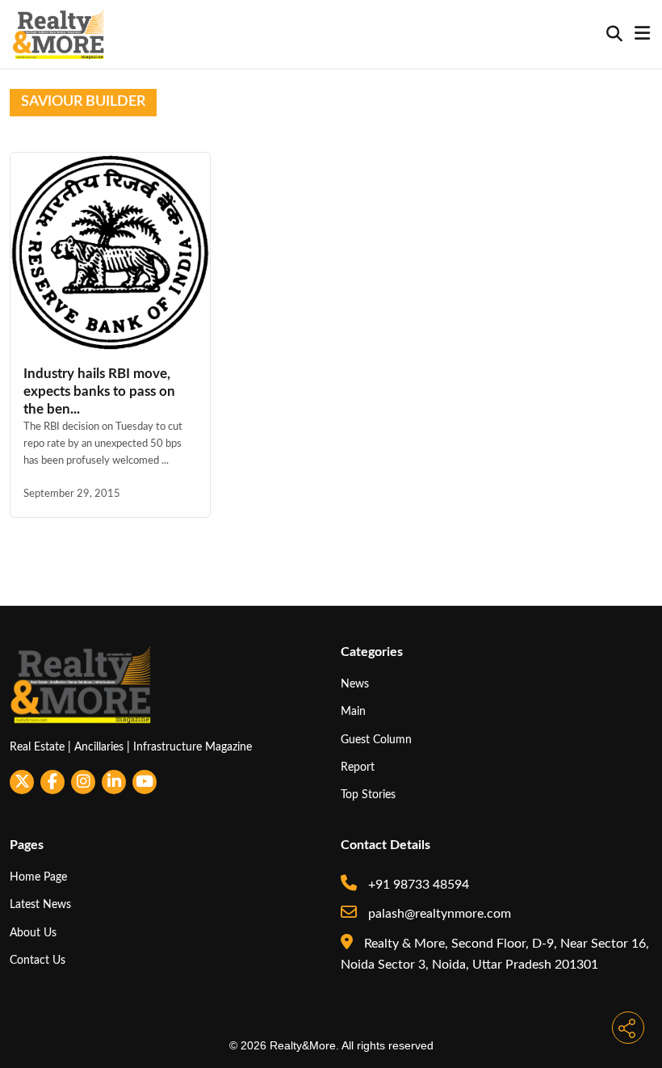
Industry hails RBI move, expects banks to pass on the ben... (99, 391)
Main (353, 711)
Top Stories (368, 794)
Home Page (38, 877)
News (355, 684)
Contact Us (37, 960)
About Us (33, 933)
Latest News (40, 904)
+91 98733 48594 (417, 884)
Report (358, 767)
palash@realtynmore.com (438, 913)
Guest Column (376, 740)
